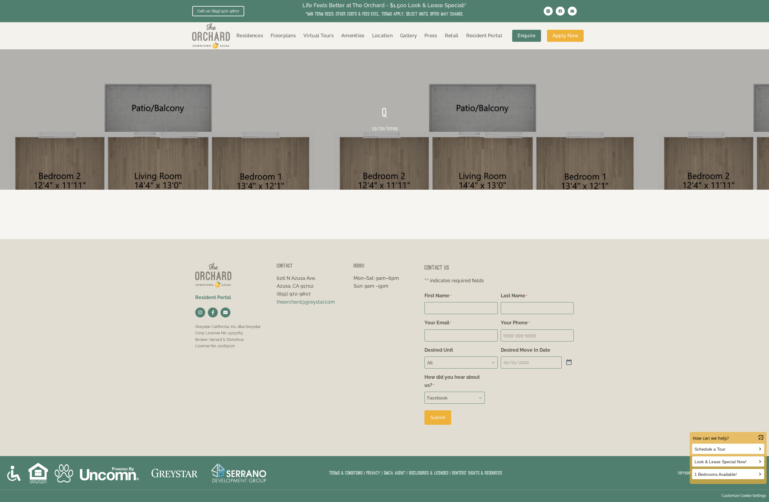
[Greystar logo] (174, 473)
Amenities (353, 35)
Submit (437, 417)
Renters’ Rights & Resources (477, 473)
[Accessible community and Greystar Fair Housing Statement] (14, 473)
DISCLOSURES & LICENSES (428, 473)
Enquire (527, 35)
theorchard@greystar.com (306, 302)
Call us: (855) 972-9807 (218, 11)
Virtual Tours (318, 35)
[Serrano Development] (239, 473)
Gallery (408, 35)
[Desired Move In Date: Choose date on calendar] (569, 362)
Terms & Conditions (346, 473)
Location (382, 35)
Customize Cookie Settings (744, 496)
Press (430, 35)
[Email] (572, 11)
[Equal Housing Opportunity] (38, 473)
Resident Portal (484, 35)
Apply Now (565, 35)
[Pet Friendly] (64, 473)
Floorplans (283, 35)
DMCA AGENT (394, 473)
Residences (249, 35)
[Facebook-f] (213, 312)
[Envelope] (225, 312)
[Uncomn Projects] (109, 472)
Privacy (373, 473)
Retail (452, 35)
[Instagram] (548, 11)
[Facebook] (560, 11)
